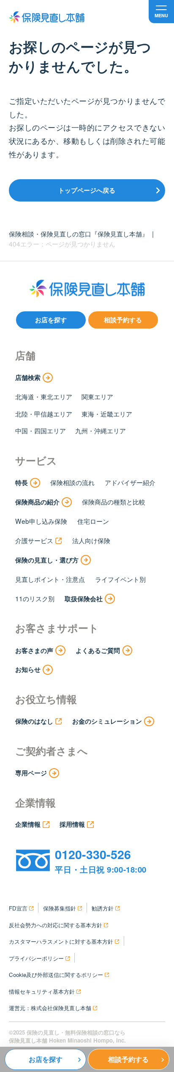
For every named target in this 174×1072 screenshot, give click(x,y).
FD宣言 (18, 908)
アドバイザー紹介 (130, 482)
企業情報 (28, 824)
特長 (21, 482)
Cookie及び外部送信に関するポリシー (56, 975)
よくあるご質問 (98, 650)
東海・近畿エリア (107, 413)
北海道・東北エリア (43, 396)
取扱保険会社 (84, 598)
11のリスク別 (34, 598)
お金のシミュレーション (107, 721)
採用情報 (72, 824)
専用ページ (31, 772)
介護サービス (34, 540)
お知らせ (28, 669)
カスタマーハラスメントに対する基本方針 (61, 941)
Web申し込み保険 (41, 520)
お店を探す (51, 319)
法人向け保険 (91, 540)
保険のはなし (34, 721)
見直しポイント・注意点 (50, 579)
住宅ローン (93, 520)
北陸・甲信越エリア (43, 413)
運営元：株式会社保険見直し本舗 (50, 1008)
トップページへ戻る (86, 190)
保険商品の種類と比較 (113, 501)
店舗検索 (28, 377)
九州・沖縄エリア (100, 430)
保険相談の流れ (72, 482)
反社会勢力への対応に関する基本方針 (55, 925)
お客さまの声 (34, 650)
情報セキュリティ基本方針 (42, 991)
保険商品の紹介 (37, 502)
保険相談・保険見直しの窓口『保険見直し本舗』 (78, 233)
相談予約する (123, 319)
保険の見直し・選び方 (47, 560)
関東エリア (97, 396)
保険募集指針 (59, 908)
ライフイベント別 (120, 579)
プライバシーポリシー (36, 958)
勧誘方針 (103, 908)
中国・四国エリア (40, 430)
